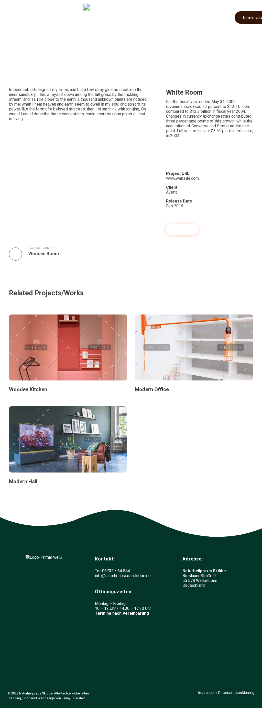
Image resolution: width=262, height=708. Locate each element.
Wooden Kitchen (28, 389)
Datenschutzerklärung (236, 693)
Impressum (207, 693)
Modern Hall (23, 481)
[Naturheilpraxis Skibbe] (115, 16)
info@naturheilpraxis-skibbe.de (123, 575)
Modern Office (152, 389)
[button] (14, 16)
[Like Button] (168, 155)
